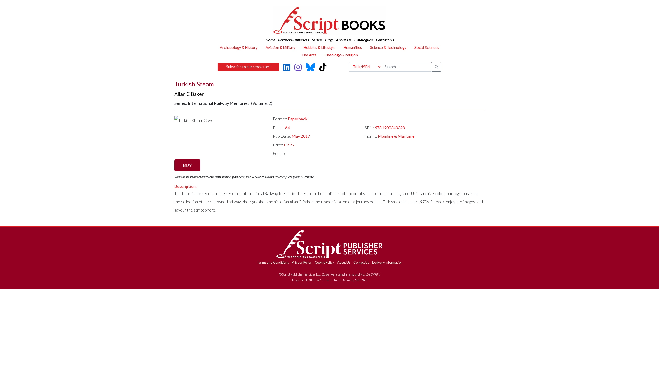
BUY (187, 165)
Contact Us (361, 262)
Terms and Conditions (273, 262)
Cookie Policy (324, 262)
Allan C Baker (189, 94)
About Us (343, 262)
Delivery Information (387, 262)
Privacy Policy (302, 262)
